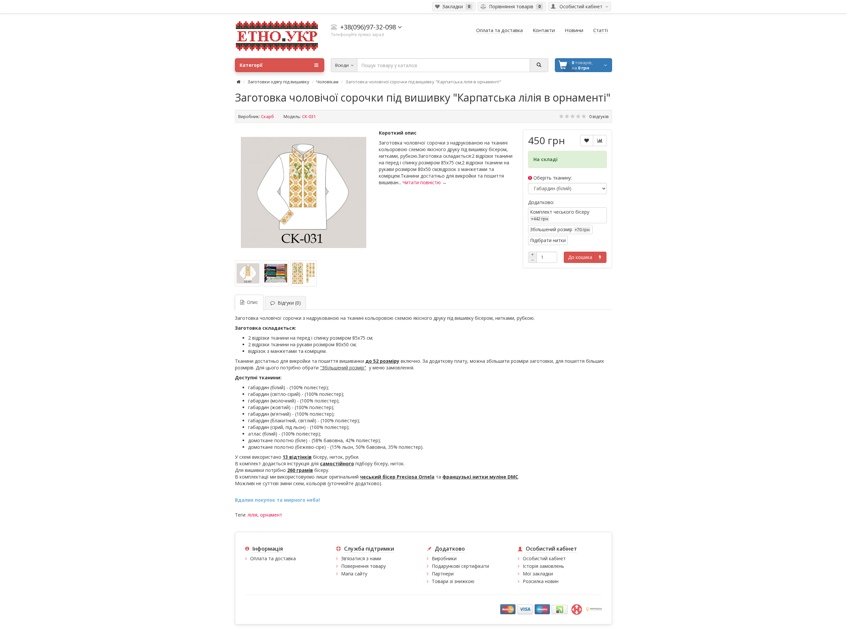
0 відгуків (599, 116)
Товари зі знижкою (453, 581)
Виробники (444, 558)
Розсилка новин (540, 581)
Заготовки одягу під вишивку (278, 82)
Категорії (251, 65)
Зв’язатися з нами (361, 558)
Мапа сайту (354, 573)
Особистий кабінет (544, 558)
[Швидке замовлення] (600, 257)
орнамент (271, 515)
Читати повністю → (425, 182)
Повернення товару (363, 566)
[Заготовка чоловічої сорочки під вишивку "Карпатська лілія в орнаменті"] (304, 192)
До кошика (580, 257)
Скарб (267, 116)
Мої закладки (538, 573)
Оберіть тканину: (552, 178)
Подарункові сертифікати (460, 566)
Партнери (443, 573)
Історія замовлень (543, 566)
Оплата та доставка (273, 558)
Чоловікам (327, 82)
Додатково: (541, 202)
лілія (252, 515)
